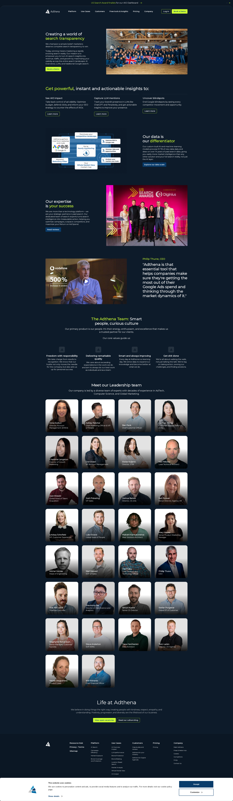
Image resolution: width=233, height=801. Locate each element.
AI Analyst (115, 774)
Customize (194, 792)
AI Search (94, 747)
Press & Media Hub (180, 750)
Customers (100, 11)
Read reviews (53, 229)
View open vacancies (104, 720)
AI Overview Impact (116, 748)
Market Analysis (117, 767)
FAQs (176, 760)
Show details (53, 796)
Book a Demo (180, 11)
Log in (166, 11)
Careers (176, 754)
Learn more (52, 114)
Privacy (73, 747)
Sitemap (74, 751)
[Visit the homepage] (53, 11)
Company (148, 11)
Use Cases (85, 11)
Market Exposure (97, 756)
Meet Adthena (178, 747)
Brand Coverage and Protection (96, 760)
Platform (72, 11)
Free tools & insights (119, 11)
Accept (196, 784)
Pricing (136, 11)
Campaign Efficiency (95, 751)
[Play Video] (86, 281)
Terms (81, 747)
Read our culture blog (128, 720)
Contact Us (177, 763)
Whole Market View (118, 771)
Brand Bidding (117, 759)
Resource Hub (76, 743)
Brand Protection (118, 756)
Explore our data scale (154, 165)
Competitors (178, 757)
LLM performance (118, 752)
